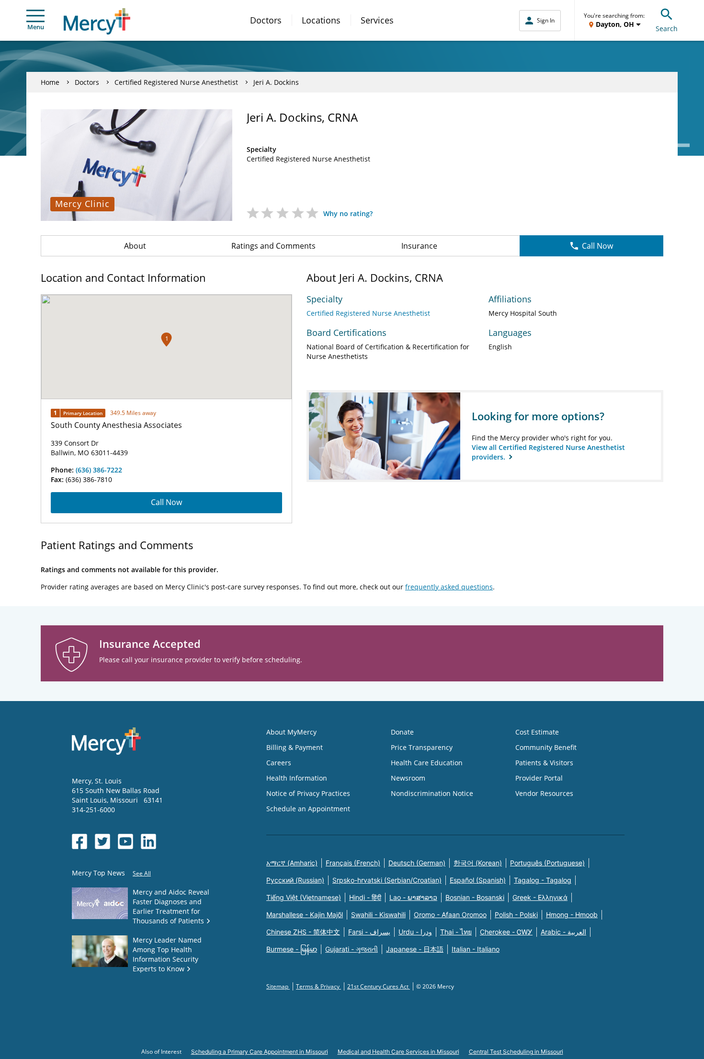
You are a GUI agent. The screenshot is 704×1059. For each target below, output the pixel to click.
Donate (402, 732)
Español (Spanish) (478, 880)
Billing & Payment (294, 747)
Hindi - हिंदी (365, 897)
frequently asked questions (449, 586)
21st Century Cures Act (378, 986)
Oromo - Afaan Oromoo (450, 914)
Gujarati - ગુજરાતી (351, 949)
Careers (278, 762)
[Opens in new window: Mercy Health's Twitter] (102, 841)
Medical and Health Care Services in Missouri (398, 1051)
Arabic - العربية (563, 932)
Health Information (296, 778)
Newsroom (408, 778)
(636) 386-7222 (99, 469)
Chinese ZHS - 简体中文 (303, 932)
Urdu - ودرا (415, 932)
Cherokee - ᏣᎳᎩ (506, 932)
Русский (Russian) (295, 880)
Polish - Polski (516, 914)
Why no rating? (348, 213)
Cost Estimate (537, 732)
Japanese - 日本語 (414, 949)
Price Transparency (422, 747)
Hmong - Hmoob (572, 914)
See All (142, 873)
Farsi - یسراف (369, 932)
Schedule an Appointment (308, 808)
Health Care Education (427, 762)
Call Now (597, 246)
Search (667, 28)
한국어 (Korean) (478, 863)
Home (50, 82)
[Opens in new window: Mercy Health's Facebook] (79, 841)
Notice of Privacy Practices (308, 793)
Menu (35, 27)
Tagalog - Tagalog (542, 880)
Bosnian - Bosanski (474, 897)
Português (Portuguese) (547, 863)
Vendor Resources (544, 793)
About (135, 246)
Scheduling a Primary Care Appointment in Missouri (259, 1051)
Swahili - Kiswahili (378, 914)
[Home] (97, 21)
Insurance (419, 246)
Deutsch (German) (416, 863)
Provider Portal (539, 778)
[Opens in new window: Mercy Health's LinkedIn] (148, 841)
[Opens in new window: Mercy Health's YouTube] (125, 841)
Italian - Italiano (476, 949)
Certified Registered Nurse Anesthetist (176, 82)
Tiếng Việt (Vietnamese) (303, 897)
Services (377, 20)
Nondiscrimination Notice (432, 793)
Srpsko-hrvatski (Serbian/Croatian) (387, 880)
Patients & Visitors (544, 762)
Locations (321, 20)
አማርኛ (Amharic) (292, 863)
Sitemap (278, 986)
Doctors (266, 20)
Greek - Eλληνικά (540, 897)
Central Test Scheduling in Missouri (516, 1051)
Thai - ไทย (456, 932)
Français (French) (353, 863)
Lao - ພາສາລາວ (413, 897)
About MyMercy (291, 732)
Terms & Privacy (318, 986)
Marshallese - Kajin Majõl (304, 914)
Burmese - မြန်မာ (291, 949)
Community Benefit (546, 747)
